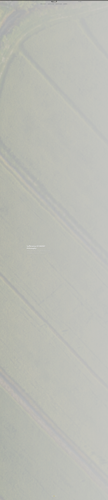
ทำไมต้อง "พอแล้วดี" (43, 3)
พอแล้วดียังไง (65, 3)
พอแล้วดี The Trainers (51, 3)
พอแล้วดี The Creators (59, 3)
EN (81, 1)
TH (80, 1)
